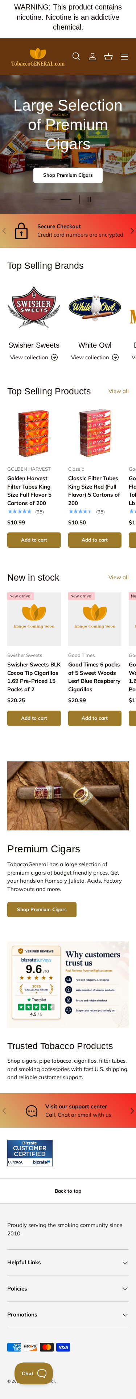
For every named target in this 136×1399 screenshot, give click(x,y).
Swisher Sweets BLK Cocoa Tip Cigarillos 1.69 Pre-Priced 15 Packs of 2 (34, 677)
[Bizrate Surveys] (17, 1162)
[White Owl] (95, 307)
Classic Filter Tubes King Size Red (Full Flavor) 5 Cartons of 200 (94, 491)
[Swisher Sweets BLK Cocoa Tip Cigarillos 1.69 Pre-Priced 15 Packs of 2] (34, 619)
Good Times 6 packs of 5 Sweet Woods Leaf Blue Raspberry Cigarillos (94, 677)
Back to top (68, 1191)
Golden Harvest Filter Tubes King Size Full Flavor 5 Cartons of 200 (29, 491)
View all (118, 390)
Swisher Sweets (33, 345)
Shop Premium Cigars (42, 909)
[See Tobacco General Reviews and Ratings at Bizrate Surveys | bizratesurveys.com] (30, 1153)
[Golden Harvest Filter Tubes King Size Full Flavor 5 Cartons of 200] (34, 433)
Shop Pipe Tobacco (68, 178)
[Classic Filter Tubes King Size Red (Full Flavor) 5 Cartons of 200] (95, 433)
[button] (108, 57)
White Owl (94, 345)
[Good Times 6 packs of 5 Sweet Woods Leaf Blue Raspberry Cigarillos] (95, 619)
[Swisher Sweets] (34, 307)
